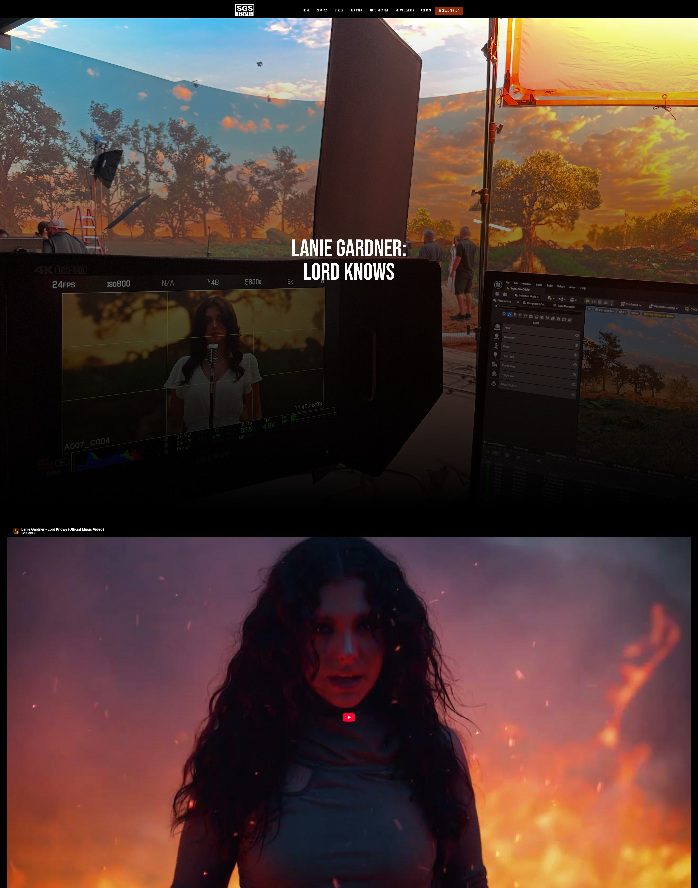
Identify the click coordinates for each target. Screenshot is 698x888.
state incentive (379, 10)
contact (426, 10)
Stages (339, 10)
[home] (244, 12)
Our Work (356, 10)
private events (405, 10)
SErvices (322, 10)
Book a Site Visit (449, 11)
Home (306, 10)
